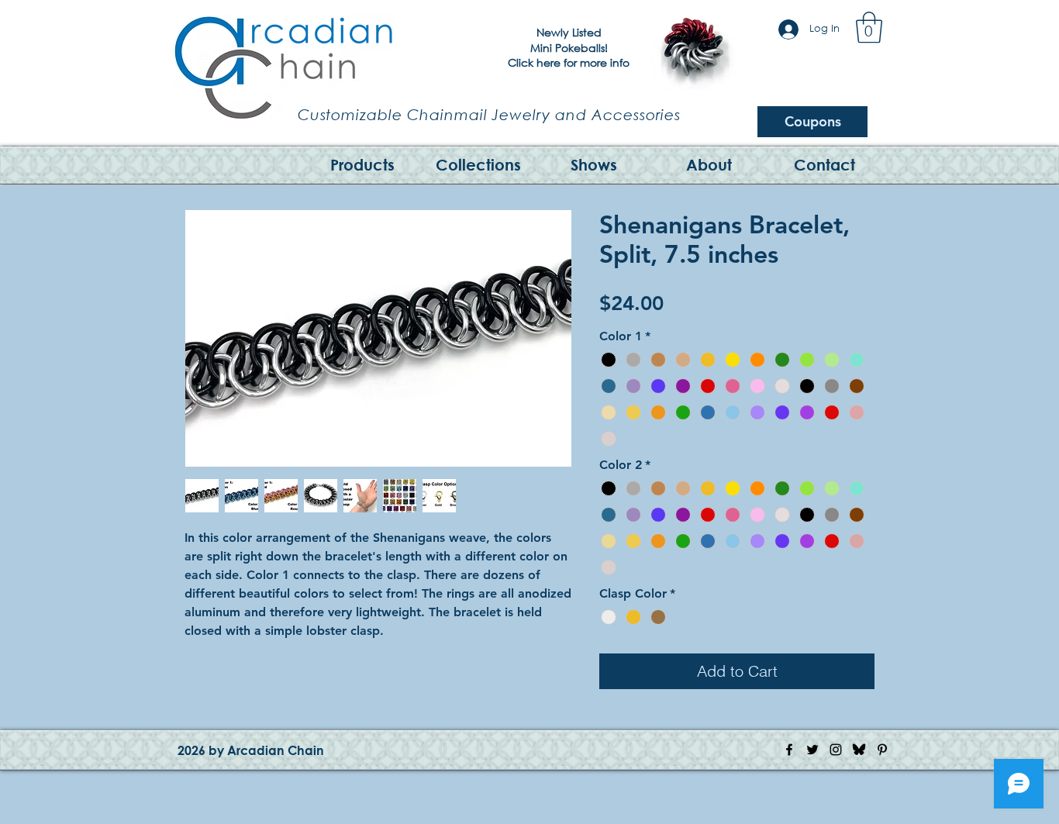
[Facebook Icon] (789, 749)
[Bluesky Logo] (859, 749)
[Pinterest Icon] (882, 749)
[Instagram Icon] (835, 749)
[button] (869, 27)
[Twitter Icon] (812, 749)
